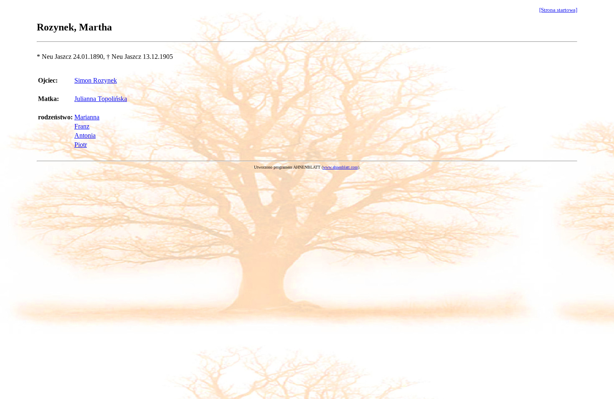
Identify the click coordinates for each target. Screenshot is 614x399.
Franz (81, 126)
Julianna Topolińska (100, 98)
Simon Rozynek (95, 80)
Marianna (86, 117)
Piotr (80, 144)
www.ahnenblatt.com (340, 167)
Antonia (85, 135)
